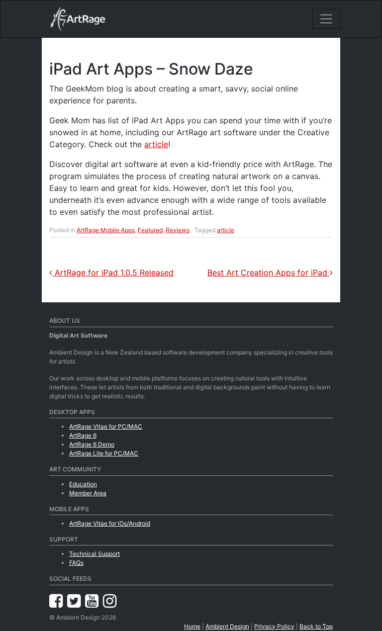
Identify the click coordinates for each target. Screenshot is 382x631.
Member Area (87, 493)
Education (83, 484)
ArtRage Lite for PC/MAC (103, 453)
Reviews (178, 230)
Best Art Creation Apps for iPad (268, 272)
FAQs (76, 562)
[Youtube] (94, 601)
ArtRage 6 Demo (91, 444)
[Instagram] (109, 601)
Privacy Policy (274, 626)
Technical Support (94, 553)
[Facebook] (58, 601)
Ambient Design (227, 626)
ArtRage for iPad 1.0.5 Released (113, 272)
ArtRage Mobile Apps (106, 230)
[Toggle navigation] (326, 19)
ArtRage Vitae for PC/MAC (105, 426)
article (156, 144)
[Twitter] (76, 601)
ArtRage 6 (82, 435)
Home (192, 626)
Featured (150, 230)
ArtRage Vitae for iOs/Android (109, 523)
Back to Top (316, 626)
